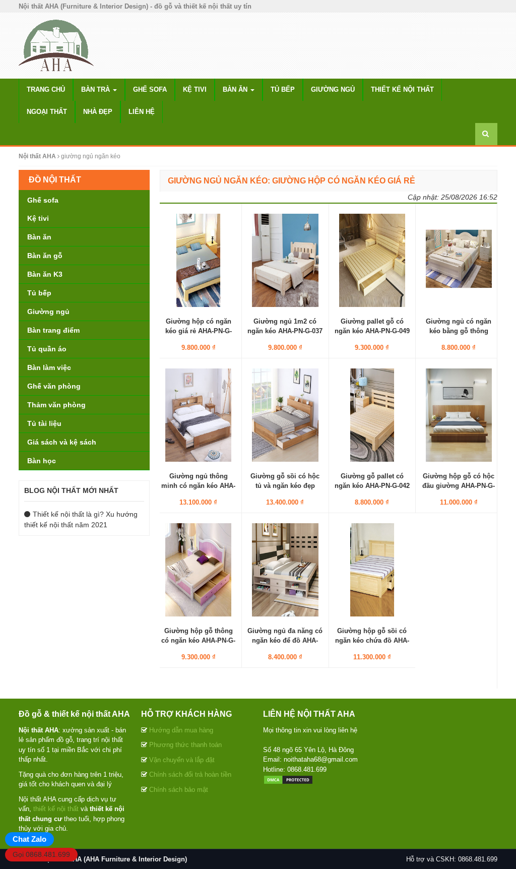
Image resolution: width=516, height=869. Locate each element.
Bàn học (41, 461)
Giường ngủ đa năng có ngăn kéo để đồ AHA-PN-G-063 (284, 640)
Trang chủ (46, 89)
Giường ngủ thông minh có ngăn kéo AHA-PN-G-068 (198, 485)
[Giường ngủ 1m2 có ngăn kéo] (285, 260)
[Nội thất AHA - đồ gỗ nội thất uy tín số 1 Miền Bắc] (57, 45)
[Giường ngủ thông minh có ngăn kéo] (198, 415)
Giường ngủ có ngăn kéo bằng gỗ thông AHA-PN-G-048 (458, 330)
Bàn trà (96, 89)
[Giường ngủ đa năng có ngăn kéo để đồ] (285, 570)
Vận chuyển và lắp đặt (182, 760)
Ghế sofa (150, 89)
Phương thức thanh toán (185, 745)
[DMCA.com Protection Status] (288, 779)
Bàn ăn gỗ (44, 256)
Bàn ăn (236, 89)
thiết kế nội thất (56, 809)
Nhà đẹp (97, 111)
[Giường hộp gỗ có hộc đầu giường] (459, 415)
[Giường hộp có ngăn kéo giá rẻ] (198, 260)
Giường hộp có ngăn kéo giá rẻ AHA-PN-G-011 (198, 330)
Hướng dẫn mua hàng (181, 730)
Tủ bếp (283, 89)
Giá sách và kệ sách (61, 442)
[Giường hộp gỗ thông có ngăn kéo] (198, 570)
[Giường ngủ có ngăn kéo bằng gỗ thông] (459, 260)
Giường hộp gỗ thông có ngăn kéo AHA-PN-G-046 (198, 640)
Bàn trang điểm (53, 330)
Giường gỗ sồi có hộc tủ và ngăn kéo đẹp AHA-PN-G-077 (284, 485)
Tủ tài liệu (44, 423)
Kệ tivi (195, 89)
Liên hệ (141, 111)
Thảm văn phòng (56, 405)
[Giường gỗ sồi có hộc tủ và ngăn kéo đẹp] (285, 415)
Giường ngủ (333, 89)
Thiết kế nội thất (402, 89)
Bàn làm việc (49, 367)
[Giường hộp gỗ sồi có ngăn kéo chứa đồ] (372, 570)
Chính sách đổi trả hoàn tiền (190, 774)
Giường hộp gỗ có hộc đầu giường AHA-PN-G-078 (458, 485)
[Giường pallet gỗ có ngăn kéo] (372, 260)
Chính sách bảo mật (178, 789)
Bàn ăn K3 (44, 274)
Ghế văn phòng (54, 386)
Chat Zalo (29, 839)
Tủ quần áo (47, 349)
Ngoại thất (47, 111)
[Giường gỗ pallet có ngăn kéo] (372, 415)
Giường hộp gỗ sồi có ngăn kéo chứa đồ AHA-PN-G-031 (372, 640)
